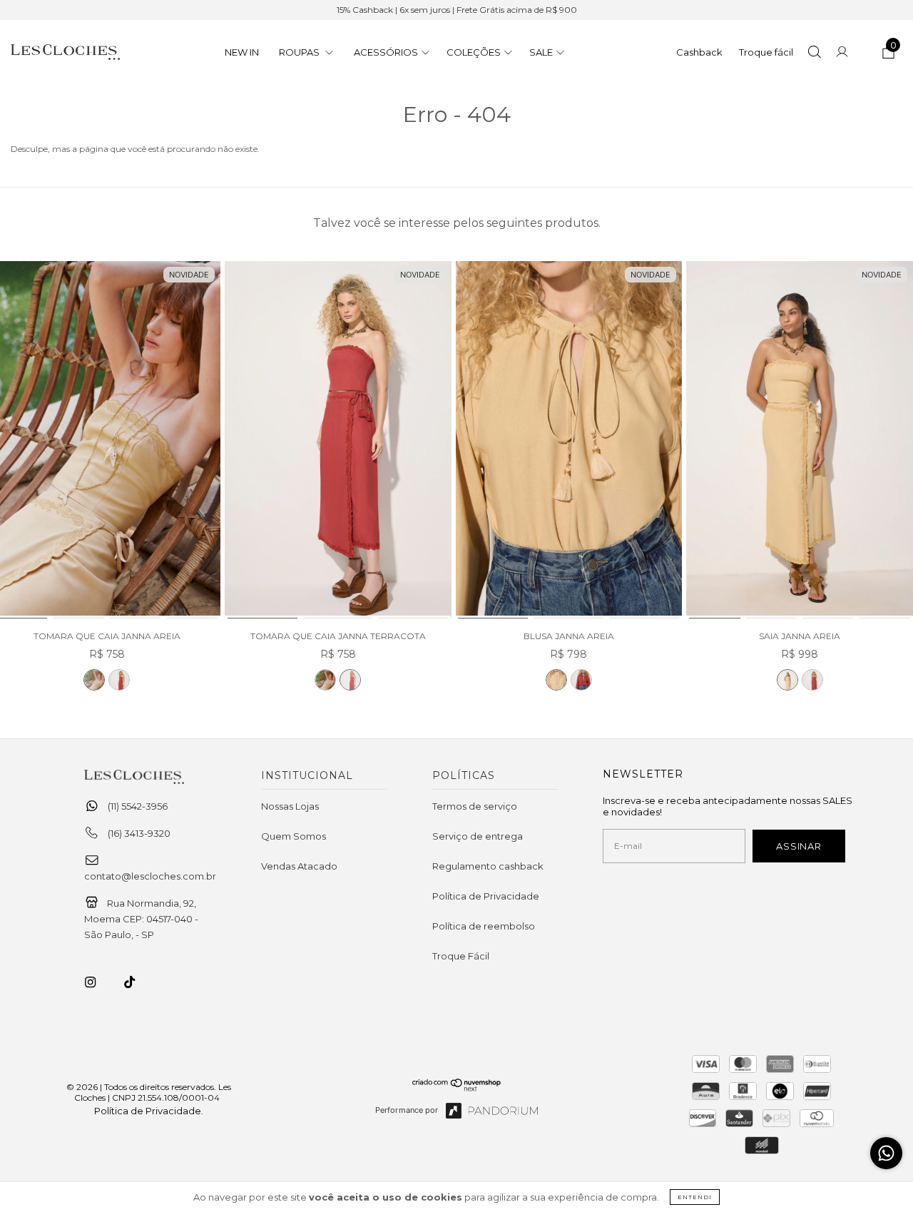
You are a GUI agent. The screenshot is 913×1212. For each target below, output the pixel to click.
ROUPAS (300, 52)
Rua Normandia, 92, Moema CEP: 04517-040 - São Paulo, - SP (141, 918)
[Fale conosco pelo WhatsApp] (886, 1153)
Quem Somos (293, 836)
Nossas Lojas (290, 806)
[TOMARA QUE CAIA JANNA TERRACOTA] (119, 680)
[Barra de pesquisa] (814, 53)
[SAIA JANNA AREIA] (799, 440)
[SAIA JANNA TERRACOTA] (812, 680)
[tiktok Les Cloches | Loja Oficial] (137, 982)
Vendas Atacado (299, 866)
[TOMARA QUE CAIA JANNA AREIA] (94, 680)
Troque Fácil (460, 956)
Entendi (695, 1197)
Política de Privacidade (485, 896)
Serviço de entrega (477, 836)
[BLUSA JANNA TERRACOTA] (581, 680)
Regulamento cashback (488, 866)
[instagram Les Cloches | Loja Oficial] (98, 982)
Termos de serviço (474, 806)
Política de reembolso (483, 926)
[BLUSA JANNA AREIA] (569, 440)
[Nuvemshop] (456, 1088)
